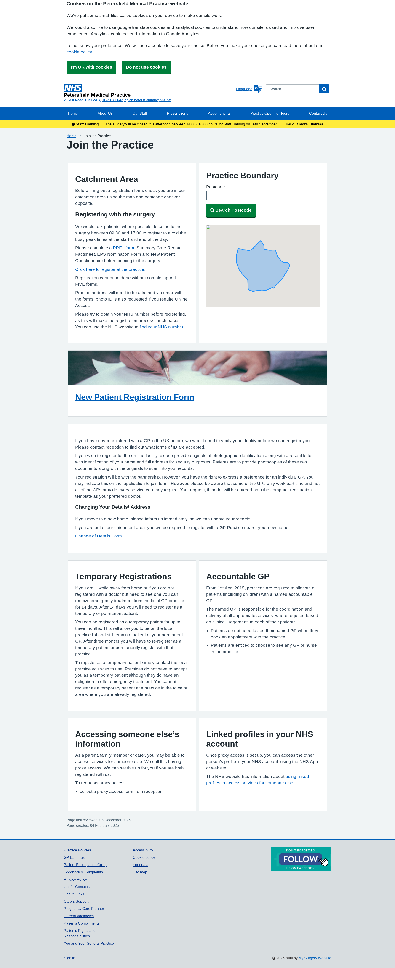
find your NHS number (161, 327)
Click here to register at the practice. (110, 269)
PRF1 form (123, 248)
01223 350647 (112, 100)
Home (73, 113)
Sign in (69, 958)
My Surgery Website (315, 958)
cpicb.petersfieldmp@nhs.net (148, 100)
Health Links (74, 894)
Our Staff (140, 113)
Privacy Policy (75, 879)
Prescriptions (177, 113)
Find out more (295, 124)
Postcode (215, 187)
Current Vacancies (79, 916)
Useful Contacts (77, 886)
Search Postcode (234, 210)
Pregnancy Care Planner (84, 908)
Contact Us (318, 113)
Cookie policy (144, 857)
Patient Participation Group (85, 865)
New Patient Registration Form (134, 397)
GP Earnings (74, 857)
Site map (140, 872)
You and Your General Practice (89, 943)
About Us (105, 113)
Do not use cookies (146, 67)
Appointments (219, 113)
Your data (140, 865)
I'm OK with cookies (91, 67)
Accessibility (143, 850)
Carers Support (76, 901)
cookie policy (79, 52)
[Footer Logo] (301, 859)
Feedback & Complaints (83, 872)
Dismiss (316, 124)
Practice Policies (77, 850)
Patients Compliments (81, 923)
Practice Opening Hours (269, 113)
